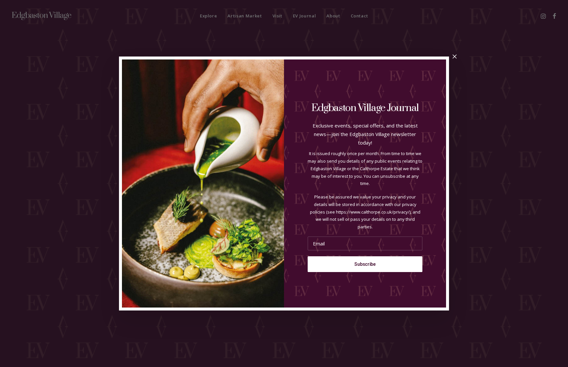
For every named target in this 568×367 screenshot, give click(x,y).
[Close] (455, 56)
